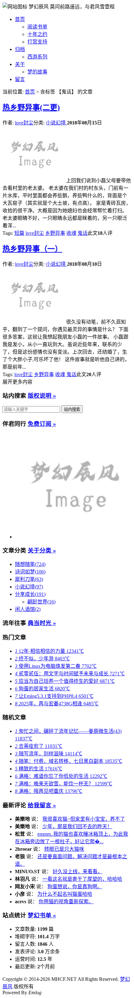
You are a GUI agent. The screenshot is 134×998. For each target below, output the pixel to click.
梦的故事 (37, 71)
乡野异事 (55, 233)
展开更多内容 (17, 382)
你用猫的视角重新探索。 (66, 901)
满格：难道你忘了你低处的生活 (61, 776)
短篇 (19, 233)
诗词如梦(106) (30, 571)
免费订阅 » (42, 424)
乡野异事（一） (32, 249)
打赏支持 (37, 41)
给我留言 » (42, 805)
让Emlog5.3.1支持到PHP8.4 (54, 696)
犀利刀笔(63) (29, 579)
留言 (20, 79)
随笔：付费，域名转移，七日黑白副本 (68, 761)
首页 (20, 19)
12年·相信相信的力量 (49, 651)
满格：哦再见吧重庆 (48, 791)
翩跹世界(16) (41, 601)
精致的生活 (38, 768)
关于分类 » (42, 550)
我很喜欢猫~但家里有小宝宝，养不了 (83, 819)
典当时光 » (42, 623)
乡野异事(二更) (31, 107)
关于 (20, 64)
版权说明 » (42, 395)
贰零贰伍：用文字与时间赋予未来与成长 (70, 673)
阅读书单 (37, 26)
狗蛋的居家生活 (42, 688)
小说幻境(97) (29, 586)
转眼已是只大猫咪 (64, 849)
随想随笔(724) (30, 564)
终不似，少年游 (42, 658)
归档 (20, 49)
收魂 (71, 233)
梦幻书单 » (42, 915)
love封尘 (24, 122)
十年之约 (37, 34)
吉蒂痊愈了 (38, 746)
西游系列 (37, 56)
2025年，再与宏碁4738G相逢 (56, 703)
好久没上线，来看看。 (78, 871)
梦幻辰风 (39, 6)
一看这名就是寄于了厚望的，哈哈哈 (82, 879)
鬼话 (83, 233)
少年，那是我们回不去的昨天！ (77, 826)
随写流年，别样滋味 (48, 753)
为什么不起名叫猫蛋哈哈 (64, 894)
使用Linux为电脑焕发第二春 (56, 666)
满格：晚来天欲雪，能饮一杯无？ (63, 783)
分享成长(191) (30, 594)
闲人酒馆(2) (28, 609)
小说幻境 (56, 122)
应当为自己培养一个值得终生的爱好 (65, 681)
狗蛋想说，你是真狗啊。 (74, 886)
